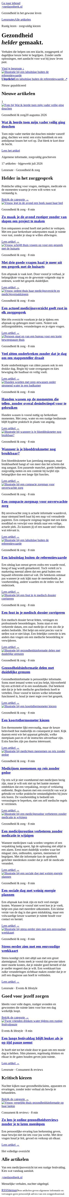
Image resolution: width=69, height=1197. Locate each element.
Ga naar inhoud (11, 3)
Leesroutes (8, 19)
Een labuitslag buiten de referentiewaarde (34, 557)
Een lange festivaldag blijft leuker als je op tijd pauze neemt (32, 1040)
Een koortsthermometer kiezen (25, 720)
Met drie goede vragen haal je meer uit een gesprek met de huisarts (32, 264)
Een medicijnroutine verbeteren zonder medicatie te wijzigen (32, 833)
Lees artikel (10, 241)
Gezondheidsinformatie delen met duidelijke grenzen (28, 670)
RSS (4, 1190)
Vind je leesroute (13, 68)
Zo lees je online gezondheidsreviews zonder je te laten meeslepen (30, 1122)
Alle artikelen (23, 19)
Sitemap (12, 1190)
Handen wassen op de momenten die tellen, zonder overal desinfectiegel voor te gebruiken (34, 403)
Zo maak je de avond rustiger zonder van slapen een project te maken (34, 219)
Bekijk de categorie (15, 199)
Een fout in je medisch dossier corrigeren (33, 613)
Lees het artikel (11, 150)
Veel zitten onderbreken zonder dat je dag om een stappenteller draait (34, 356)
